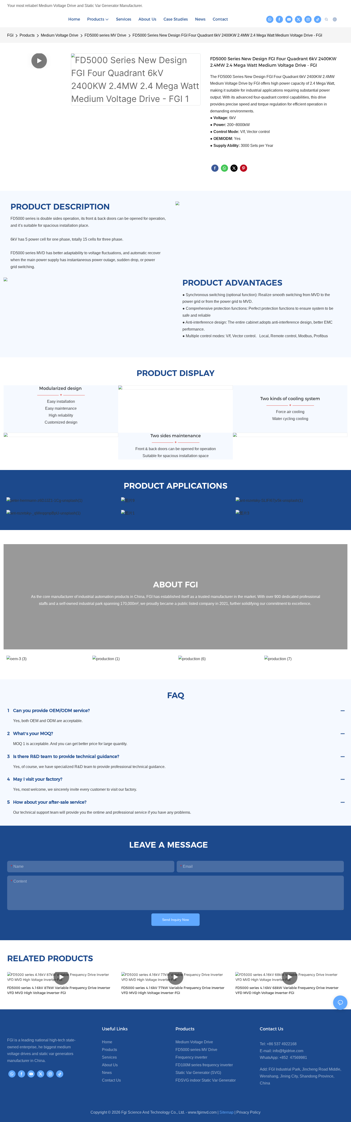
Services (109, 1057)
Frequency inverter (191, 1057)
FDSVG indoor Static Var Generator (206, 1080)
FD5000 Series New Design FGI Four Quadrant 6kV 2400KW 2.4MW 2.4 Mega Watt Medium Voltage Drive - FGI (227, 35)
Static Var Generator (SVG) (198, 1073)
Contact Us (111, 1080)
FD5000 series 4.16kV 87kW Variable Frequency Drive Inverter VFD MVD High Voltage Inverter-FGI (58, 990)
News (107, 1073)
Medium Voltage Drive (59, 35)
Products (27, 35)
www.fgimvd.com (202, 1112)
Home (107, 1042)
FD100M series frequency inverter (204, 1065)
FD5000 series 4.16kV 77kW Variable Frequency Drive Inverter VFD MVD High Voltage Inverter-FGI (172, 990)
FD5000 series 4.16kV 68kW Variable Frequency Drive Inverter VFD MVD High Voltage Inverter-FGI (287, 990)
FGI (10, 35)
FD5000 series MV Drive (105, 35)
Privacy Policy (248, 1112)
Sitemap (226, 1112)
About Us (110, 1065)
